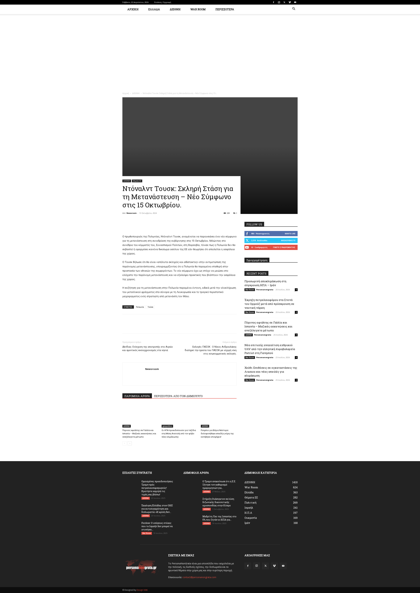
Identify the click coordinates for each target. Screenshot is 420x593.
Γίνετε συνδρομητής (284, 247)
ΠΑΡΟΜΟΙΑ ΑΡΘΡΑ (137, 396)
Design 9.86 (142, 590)
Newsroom (131, 213)
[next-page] (130, 443)
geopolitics (167, 426)
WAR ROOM (198, 9)
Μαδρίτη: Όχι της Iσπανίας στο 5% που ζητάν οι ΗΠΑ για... (219, 518)
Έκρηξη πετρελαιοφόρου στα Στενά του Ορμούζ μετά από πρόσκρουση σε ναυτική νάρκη (269, 304)
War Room (249, 289)
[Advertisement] (210, 65)
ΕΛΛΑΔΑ (154, 9)
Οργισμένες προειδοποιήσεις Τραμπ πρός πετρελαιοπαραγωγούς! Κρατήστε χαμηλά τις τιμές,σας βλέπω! (157, 488)
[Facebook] (273, 2)
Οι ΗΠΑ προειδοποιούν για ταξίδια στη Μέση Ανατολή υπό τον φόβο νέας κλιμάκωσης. (179, 433)
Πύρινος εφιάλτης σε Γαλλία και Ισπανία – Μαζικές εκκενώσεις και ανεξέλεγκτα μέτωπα (139, 433)
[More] (156, 225)
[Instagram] (278, 2)
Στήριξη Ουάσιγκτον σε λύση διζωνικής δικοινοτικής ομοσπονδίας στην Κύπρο (218, 502)
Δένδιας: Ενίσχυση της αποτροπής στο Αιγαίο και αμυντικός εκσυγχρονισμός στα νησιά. (147, 348)
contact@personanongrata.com (199, 577)
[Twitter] (284, 2)
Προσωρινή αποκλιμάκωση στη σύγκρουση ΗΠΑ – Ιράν (265, 283)
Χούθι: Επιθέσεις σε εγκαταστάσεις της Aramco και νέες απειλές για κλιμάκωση (270, 371)
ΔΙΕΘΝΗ (175, 9)
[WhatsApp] (148, 225)
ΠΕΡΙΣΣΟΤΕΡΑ (224, 9)
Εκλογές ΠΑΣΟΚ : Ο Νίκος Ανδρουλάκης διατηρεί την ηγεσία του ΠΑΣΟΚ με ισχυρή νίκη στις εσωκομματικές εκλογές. (211, 350)
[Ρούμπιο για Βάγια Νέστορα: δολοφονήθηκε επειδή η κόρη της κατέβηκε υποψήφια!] (219, 415)
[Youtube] (295, 2)
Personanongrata (264, 289)
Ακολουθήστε (288, 240)
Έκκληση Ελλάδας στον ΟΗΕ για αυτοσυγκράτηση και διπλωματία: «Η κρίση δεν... (157, 509)
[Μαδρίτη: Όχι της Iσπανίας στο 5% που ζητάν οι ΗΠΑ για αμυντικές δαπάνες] (191, 520)
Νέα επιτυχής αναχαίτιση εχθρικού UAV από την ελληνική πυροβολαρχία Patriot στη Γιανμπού (269, 349)
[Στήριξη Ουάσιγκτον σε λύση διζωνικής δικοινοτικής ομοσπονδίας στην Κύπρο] (191, 503)
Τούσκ (150, 307)
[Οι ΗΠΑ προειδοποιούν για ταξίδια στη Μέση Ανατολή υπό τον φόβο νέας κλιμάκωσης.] (179, 415)
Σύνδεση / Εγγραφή (162, 2)
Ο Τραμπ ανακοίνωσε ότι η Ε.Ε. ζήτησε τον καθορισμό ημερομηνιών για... (219, 484)
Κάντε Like (290, 233)
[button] (294, 9)
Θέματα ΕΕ (137, 181)
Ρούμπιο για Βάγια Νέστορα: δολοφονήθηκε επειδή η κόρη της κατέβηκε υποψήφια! (217, 433)
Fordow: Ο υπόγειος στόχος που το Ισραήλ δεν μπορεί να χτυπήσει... (157, 526)
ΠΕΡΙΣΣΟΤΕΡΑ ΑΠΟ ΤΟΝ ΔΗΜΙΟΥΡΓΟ (178, 396)
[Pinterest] (140, 225)
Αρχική (132, 9)
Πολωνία (140, 307)
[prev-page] (124, 443)
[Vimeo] (289, 2)
